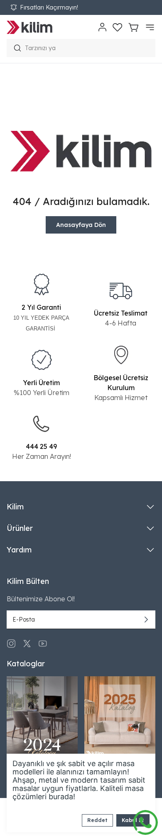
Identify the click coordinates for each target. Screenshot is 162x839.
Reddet (97, 820)
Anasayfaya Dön (81, 225)
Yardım (19, 550)
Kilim (15, 506)
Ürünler (20, 528)
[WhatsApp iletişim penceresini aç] (145, 820)
